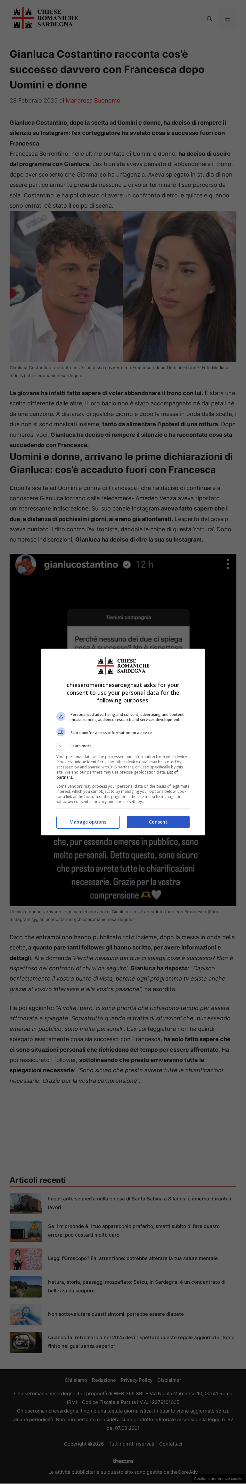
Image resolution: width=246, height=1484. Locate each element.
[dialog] (123, 742)
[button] (123, 746)
